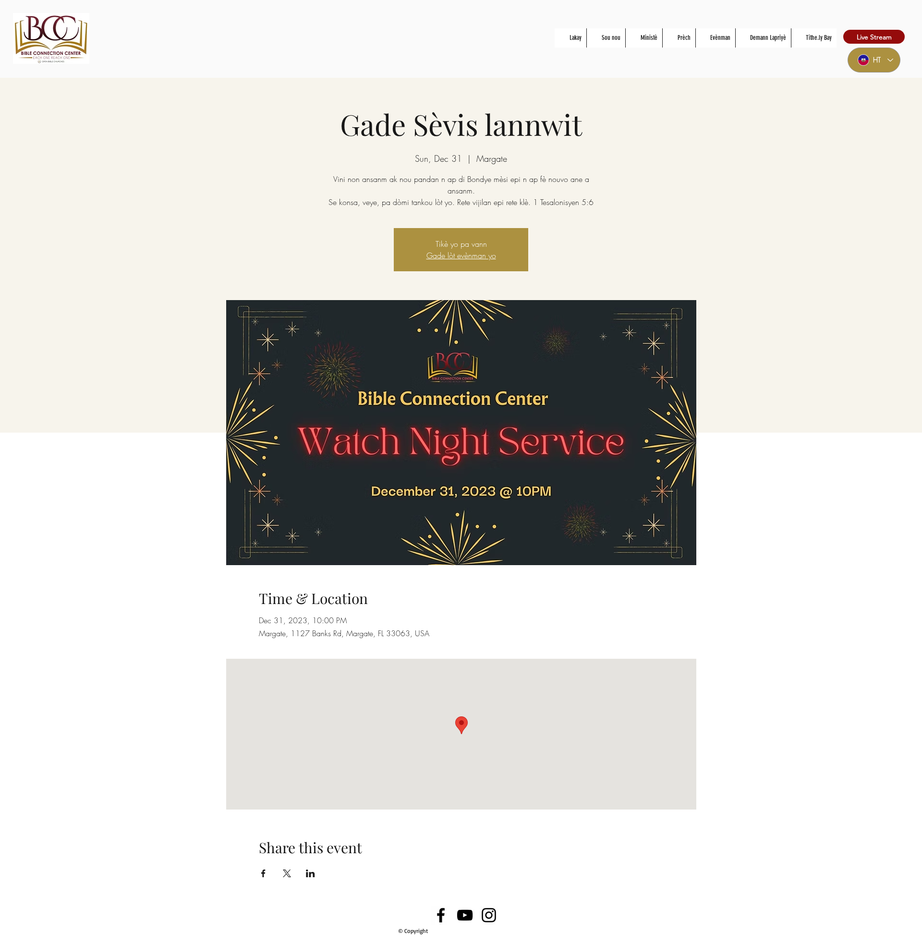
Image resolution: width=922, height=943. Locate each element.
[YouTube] (464, 915)
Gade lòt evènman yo (461, 255)
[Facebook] (440, 915)
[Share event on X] (286, 873)
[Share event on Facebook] (263, 873)
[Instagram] (488, 915)
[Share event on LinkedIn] (310, 873)
